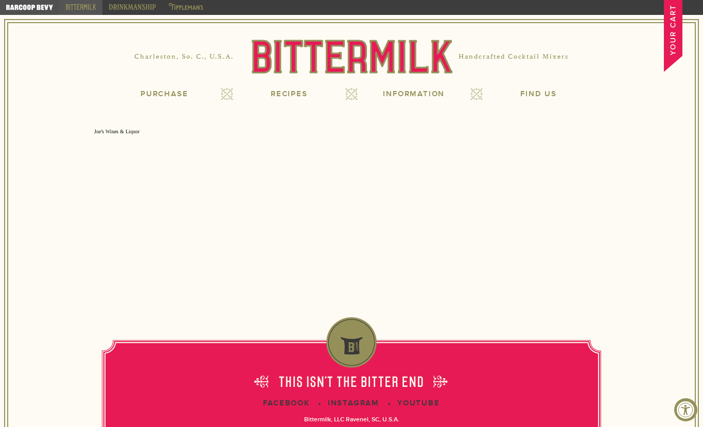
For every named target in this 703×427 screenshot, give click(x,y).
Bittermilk (351, 57)
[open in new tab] (29, 7)
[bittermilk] (80, 7)
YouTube (418, 403)
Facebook (286, 403)
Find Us (538, 94)
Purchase (164, 94)
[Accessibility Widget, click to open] (685, 409)
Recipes (289, 94)
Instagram (353, 403)
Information (414, 94)
